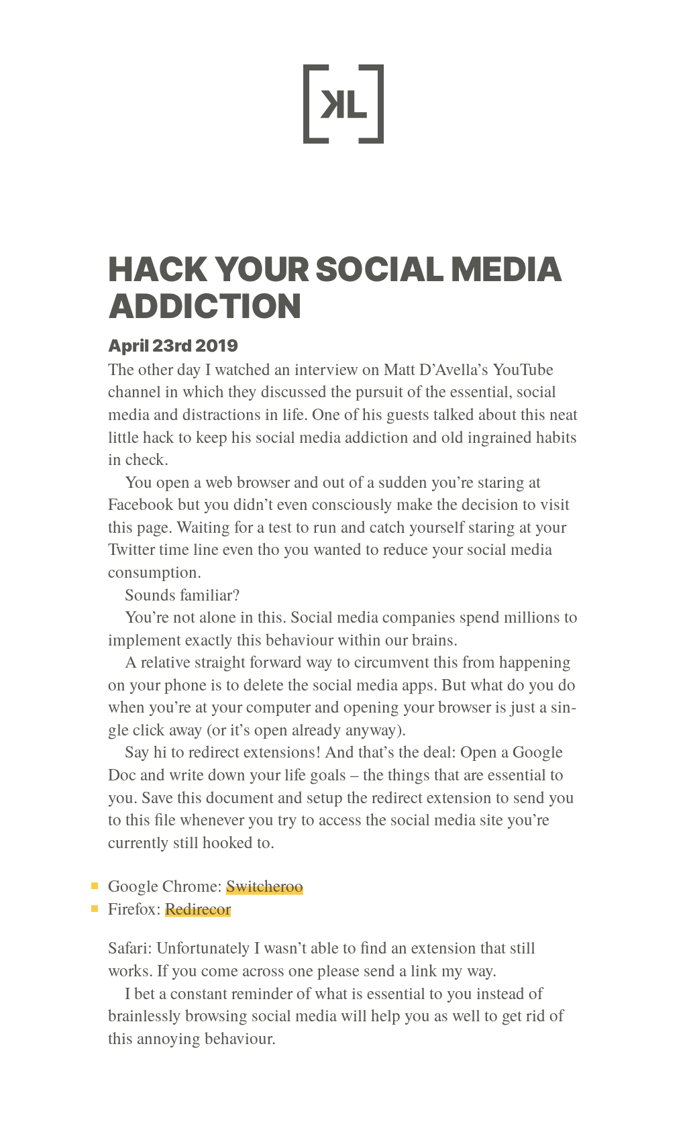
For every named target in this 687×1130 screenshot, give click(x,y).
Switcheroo (264, 885)
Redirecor (198, 908)
